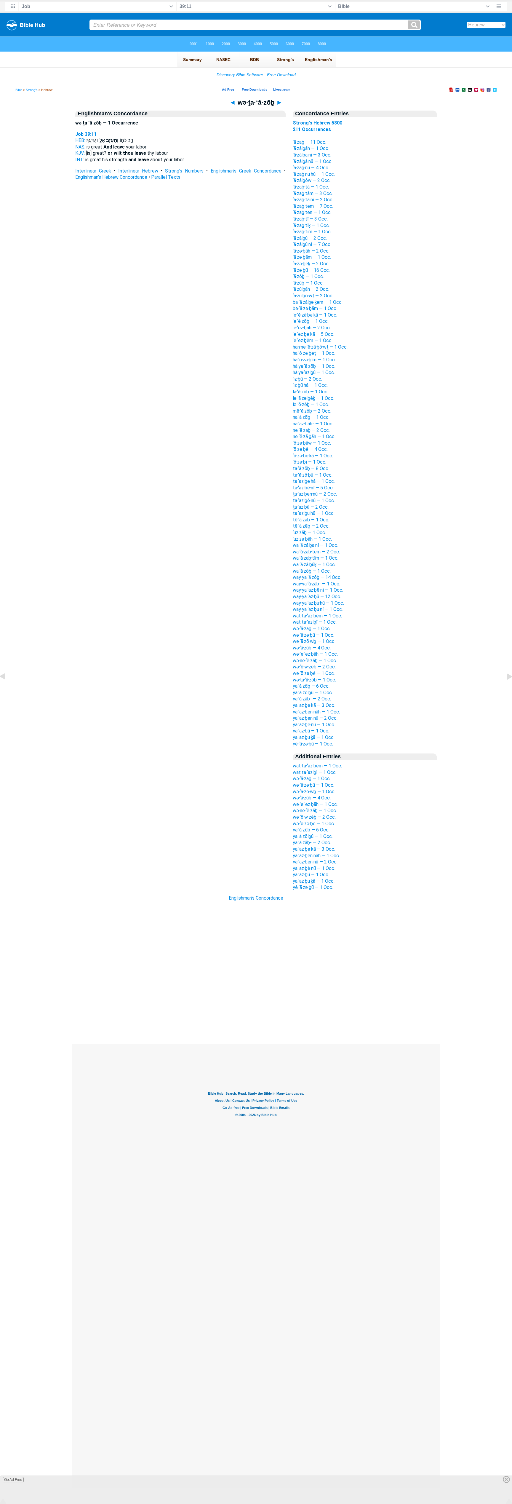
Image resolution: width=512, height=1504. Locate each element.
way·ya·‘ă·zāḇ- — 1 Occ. (316, 584)
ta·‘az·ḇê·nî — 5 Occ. (313, 488)
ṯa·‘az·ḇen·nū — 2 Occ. (315, 494)
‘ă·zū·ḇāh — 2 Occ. (311, 289)
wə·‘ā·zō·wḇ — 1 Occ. (314, 641)
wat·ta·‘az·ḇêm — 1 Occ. (317, 616)
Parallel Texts (165, 177)
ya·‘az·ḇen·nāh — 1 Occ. (316, 712)
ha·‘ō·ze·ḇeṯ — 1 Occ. (314, 353)
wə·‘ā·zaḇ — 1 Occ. (312, 628)
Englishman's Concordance (256, 898)
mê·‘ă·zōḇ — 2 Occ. (312, 411)
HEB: (80, 140)
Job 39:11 (86, 134)
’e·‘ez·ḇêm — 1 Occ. (312, 340)
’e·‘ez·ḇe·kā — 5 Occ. (313, 334)
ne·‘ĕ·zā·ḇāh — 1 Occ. (314, 436)
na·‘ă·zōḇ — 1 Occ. (311, 417)
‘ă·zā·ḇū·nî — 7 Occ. (312, 244)
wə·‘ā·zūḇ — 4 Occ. (312, 648)
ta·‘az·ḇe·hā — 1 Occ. (314, 481)
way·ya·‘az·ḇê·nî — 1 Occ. (318, 590)
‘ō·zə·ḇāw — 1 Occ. (312, 443)
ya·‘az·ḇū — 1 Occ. (311, 731)
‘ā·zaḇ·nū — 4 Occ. (311, 167)
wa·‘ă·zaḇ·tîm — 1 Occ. (315, 558)
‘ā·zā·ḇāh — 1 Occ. (311, 148)
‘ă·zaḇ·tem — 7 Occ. (313, 206)
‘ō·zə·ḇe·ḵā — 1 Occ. (313, 456)
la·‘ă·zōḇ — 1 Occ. (310, 392)
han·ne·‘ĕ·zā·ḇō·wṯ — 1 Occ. (320, 347)
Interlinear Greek (93, 171)
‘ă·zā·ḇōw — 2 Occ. (312, 180)
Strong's (32, 90)
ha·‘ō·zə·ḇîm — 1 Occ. (314, 360)
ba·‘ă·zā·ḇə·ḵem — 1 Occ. (318, 302)
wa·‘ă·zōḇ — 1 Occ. (312, 571)
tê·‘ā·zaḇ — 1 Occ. (311, 520)
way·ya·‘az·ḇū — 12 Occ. (317, 596)
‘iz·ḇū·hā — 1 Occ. (310, 385)
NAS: (80, 147)
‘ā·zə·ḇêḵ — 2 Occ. (311, 263)
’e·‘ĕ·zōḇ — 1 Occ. (311, 321)
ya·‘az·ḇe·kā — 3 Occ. (314, 705)
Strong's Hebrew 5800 (317, 123)
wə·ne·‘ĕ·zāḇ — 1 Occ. (315, 660)
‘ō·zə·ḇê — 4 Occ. (310, 449)
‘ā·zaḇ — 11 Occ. (309, 142)
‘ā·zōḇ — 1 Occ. (308, 276)
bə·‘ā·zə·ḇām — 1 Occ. (315, 308)
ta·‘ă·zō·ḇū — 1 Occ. (312, 475)
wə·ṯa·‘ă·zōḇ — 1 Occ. (314, 680)
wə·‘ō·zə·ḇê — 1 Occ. (314, 673)
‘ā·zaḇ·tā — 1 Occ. (311, 187)
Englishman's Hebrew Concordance (111, 177)
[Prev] (7, 690)
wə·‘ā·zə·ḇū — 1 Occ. (313, 635)
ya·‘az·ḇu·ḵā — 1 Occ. (314, 737)
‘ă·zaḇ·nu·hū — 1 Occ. (314, 174)
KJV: (80, 153)
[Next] (504, 690)
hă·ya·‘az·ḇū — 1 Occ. (314, 372)
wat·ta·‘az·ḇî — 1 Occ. (315, 622)
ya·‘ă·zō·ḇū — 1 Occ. (313, 692)
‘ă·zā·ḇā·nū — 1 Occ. (312, 161)
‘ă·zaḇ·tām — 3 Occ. (313, 193)
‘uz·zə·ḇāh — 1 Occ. (312, 539)
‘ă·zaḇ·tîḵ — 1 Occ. (311, 225)
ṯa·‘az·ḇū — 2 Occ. (311, 507)
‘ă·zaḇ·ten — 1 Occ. (312, 212)
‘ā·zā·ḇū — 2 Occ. (310, 238)
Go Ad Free (13, 1480)
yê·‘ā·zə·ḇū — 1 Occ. (313, 744)
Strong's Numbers (184, 171)
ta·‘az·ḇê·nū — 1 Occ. (314, 500)
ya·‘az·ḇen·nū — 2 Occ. (315, 718)
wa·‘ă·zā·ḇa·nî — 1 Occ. (315, 545)
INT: (79, 159)
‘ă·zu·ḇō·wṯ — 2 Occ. (313, 295)
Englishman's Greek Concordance (246, 171)
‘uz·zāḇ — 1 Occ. (309, 532)
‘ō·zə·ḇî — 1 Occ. (309, 462)
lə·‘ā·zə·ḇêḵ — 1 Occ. (313, 398)
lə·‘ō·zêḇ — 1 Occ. (311, 404)
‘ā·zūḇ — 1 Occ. (308, 283)
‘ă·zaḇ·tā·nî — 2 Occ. (313, 199)
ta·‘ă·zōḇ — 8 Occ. (311, 468)
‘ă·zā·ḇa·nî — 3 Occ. (312, 155)
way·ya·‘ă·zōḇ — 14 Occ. (317, 577)
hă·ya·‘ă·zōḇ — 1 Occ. (314, 366)
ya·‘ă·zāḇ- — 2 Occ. (312, 699)
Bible (18, 90)
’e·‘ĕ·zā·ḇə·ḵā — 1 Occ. (315, 315)
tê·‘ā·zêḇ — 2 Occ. (311, 526)
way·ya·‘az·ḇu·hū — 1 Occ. (318, 603)
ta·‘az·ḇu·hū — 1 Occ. (314, 513)
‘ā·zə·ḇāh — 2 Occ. (311, 251)
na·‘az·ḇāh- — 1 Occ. (313, 424)
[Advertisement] (256, 1007)
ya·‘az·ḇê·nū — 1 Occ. (314, 724)
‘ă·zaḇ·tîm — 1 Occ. (312, 231)
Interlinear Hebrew (138, 171)
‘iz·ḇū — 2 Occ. (307, 379)
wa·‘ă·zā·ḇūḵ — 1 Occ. (314, 564)
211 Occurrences (312, 129)
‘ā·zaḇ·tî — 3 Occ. (310, 219)
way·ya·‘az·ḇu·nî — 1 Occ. (318, 609)
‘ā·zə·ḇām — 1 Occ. (312, 257)
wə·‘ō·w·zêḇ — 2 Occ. (314, 667)
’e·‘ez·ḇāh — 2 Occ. (312, 328)
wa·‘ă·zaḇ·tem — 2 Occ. (316, 552)
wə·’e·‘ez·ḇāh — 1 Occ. (315, 654)
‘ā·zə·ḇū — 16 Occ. (311, 270)
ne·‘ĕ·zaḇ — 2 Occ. (311, 430)
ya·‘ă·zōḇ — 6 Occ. (311, 686)
